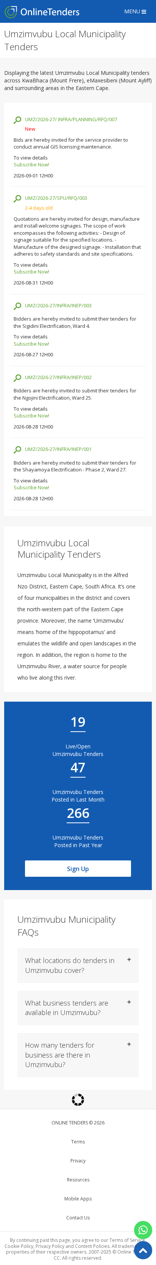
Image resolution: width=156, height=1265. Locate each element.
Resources (78, 1179)
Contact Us (78, 1217)
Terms (78, 1141)
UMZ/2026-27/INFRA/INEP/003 (58, 305)
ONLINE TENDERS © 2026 (78, 1123)
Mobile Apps (78, 1198)
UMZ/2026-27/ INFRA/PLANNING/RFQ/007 (71, 119)
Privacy (78, 1160)
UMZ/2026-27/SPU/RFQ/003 (56, 197)
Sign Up (78, 869)
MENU (133, 11)
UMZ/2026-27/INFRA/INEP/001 (58, 449)
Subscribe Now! (31, 164)
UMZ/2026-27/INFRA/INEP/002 (58, 377)
